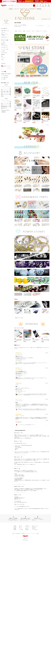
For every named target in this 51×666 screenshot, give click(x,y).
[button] (47, 3)
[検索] (34, 6)
